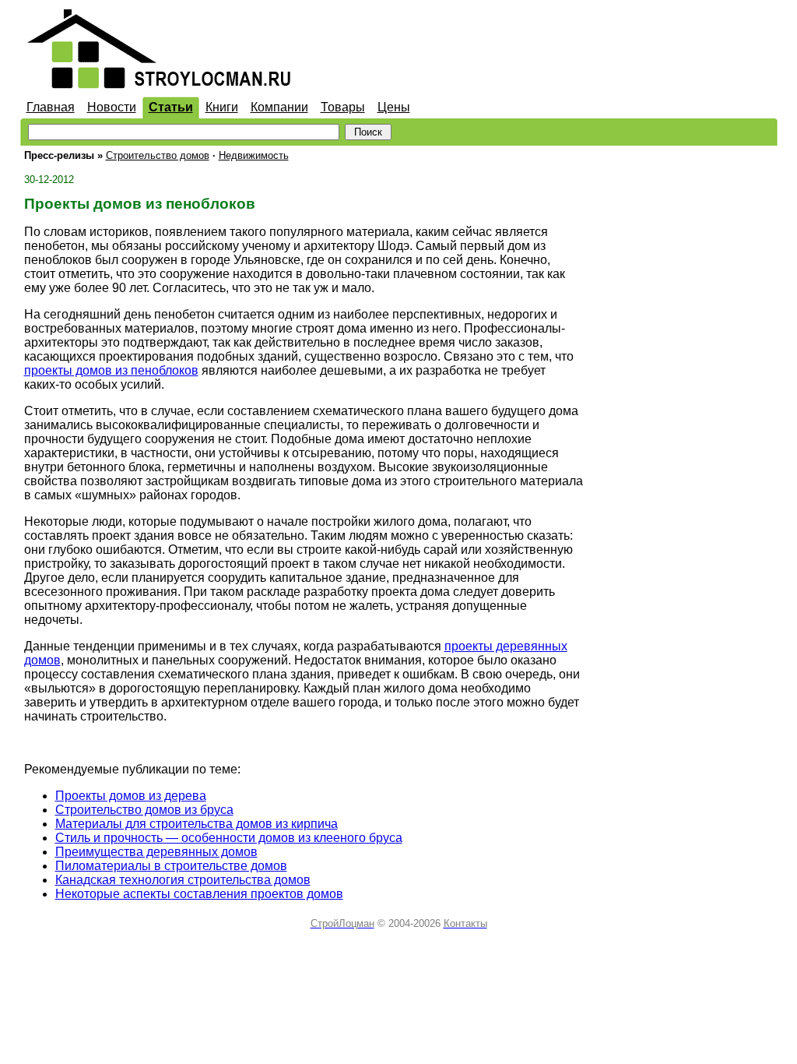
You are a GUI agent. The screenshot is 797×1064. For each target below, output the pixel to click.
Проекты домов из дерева (130, 795)
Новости (111, 107)
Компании (279, 107)
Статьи (171, 107)
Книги (221, 107)
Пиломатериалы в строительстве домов (171, 865)
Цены (393, 107)
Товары (343, 107)
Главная (50, 107)
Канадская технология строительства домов (183, 879)
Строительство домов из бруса (144, 809)
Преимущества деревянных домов (156, 851)
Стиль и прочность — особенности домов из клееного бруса (228, 837)
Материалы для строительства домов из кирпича (196, 823)
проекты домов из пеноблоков (111, 370)
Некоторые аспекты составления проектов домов (199, 893)
